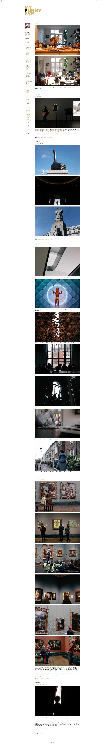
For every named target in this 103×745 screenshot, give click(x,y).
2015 (27, 123)
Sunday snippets (39, 245)
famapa (39, 137)
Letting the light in (41, 684)
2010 (27, 130)
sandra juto (28, 77)
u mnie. (27, 92)
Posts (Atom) (42, 733)
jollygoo (27, 65)
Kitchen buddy (39, 23)
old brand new (28, 75)
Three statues (39, 143)
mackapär (27, 69)
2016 (27, 122)
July (27, 103)
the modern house (28, 84)
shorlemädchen (28, 80)
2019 (27, 98)
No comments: (51, 137)
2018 (27, 99)
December (28, 102)
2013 (27, 126)
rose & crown (28, 76)
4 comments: (51, 678)
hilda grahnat (28, 61)
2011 (27, 129)
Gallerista (38, 96)
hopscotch (27, 62)
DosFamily (27, 54)
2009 (27, 132)
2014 (27, 125)
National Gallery (71, 671)
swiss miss (27, 83)
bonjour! (27, 49)
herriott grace (28, 60)
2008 (27, 133)
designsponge (28, 53)
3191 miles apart (28, 47)
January (28, 120)
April (28, 106)
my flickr (27, 42)
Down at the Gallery (40, 479)
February (28, 119)
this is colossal (28, 89)
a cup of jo (28, 48)
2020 (27, 96)
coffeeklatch (28, 52)
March (28, 107)
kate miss (27, 66)
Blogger (53, 742)
